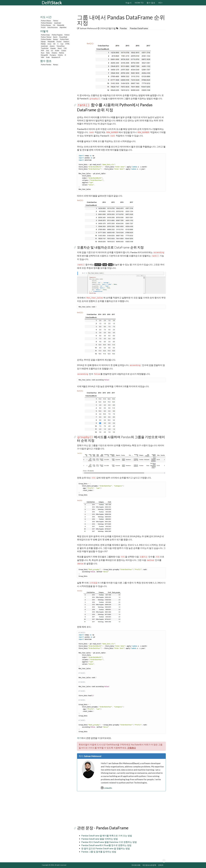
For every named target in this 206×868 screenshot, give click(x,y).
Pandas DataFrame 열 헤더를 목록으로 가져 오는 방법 (106, 835)
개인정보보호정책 (149, 865)
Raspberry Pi (56, 57)
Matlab (43, 44)
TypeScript (44, 48)
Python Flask (64, 39)
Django (43, 41)
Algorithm (63, 27)
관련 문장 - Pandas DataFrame (102, 827)
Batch (55, 37)
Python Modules (46, 23)
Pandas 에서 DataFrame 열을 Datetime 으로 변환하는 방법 (109, 842)
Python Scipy (45, 35)
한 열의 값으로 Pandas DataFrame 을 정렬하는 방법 (105, 848)
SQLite (60, 55)
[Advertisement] (8, 41)
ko (159, 2)
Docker (59, 41)
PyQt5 (43, 27)
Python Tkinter (46, 37)
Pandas (123, 28)
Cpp (62, 44)
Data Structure (53, 27)
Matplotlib (60, 25)
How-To (139, 2)
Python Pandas (46, 39)
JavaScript (57, 23)
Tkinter (55, 21)
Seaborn (66, 41)
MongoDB (44, 55)
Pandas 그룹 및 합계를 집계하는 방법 (98, 851)
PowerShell (63, 37)
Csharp (63, 50)
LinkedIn (108, 788)
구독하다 (131, 747)
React (60, 48)
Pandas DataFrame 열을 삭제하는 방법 (99, 838)
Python (66, 35)
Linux (49, 44)
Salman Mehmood (88, 28)
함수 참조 (151, 2)
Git (54, 25)
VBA (42, 57)
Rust (42, 53)
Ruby (48, 53)
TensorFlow (60, 46)
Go (52, 50)
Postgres (53, 55)
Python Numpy (46, 25)
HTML (67, 44)
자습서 (128, 2)
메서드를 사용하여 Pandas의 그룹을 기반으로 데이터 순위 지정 (121, 438)
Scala (48, 57)
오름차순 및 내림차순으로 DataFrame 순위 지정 (110, 247)
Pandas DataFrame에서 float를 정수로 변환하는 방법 (106, 845)
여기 (79, 738)
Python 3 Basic (46, 21)
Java (47, 50)
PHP (42, 50)
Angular (53, 48)
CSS (65, 48)
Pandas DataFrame (139, 28)
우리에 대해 (135, 865)
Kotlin (57, 50)
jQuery (52, 46)
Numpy (55, 39)
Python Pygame (57, 35)
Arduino (54, 53)
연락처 (160, 865)
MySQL (61, 53)
